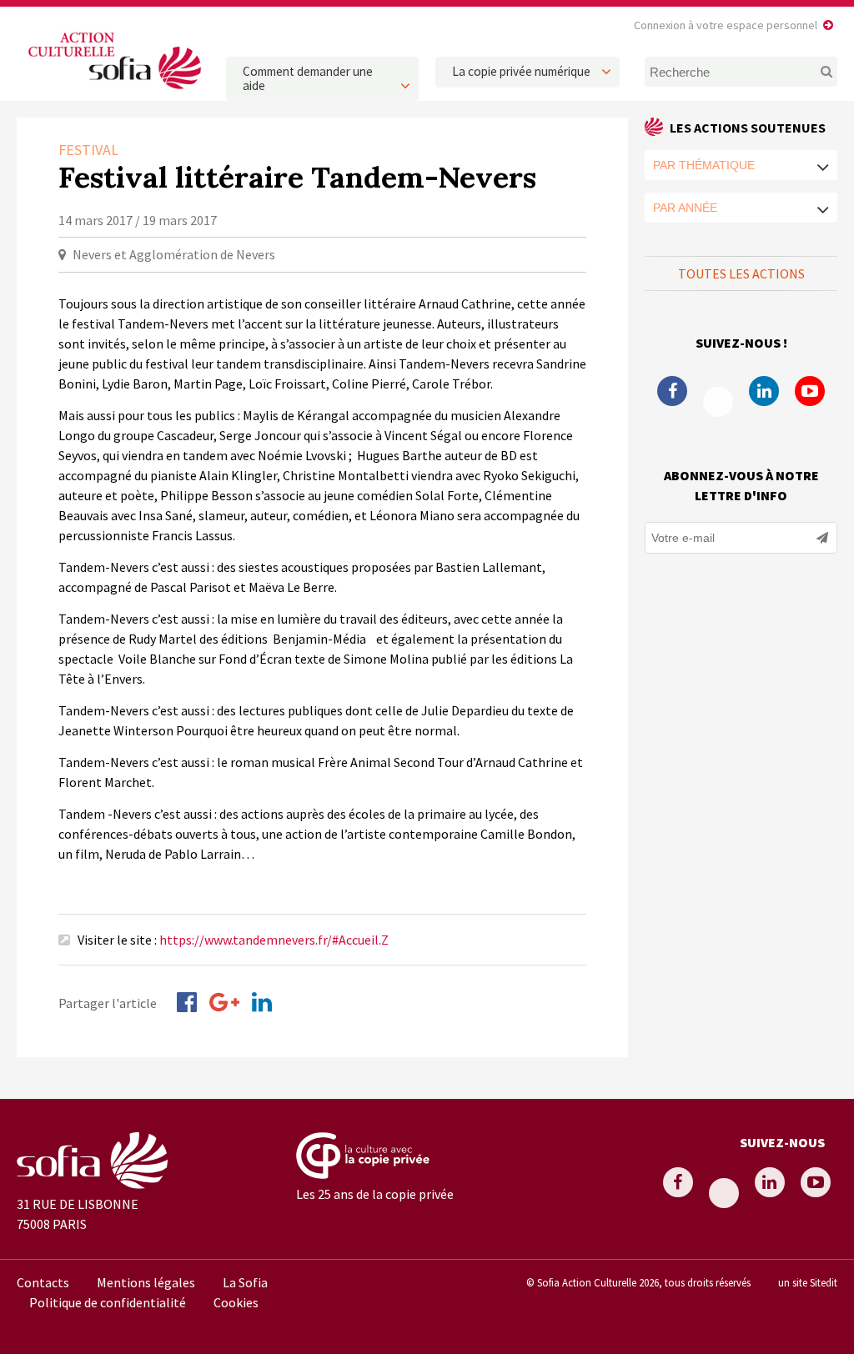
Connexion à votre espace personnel (725, 25)
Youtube (810, 391)
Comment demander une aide (308, 78)
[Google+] (224, 1002)
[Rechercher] (818, 72)
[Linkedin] (262, 1002)
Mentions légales (146, 1282)
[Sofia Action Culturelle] (113, 91)
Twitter (718, 402)
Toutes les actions (741, 273)
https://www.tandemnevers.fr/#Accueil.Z (274, 939)
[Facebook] (187, 1002)
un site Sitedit (807, 1282)
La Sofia (245, 1282)
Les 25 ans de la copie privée (375, 1194)
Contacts (43, 1282)
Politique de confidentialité (107, 1302)
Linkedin (764, 391)
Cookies (236, 1302)
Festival (88, 149)
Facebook (672, 391)
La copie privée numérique (521, 71)
